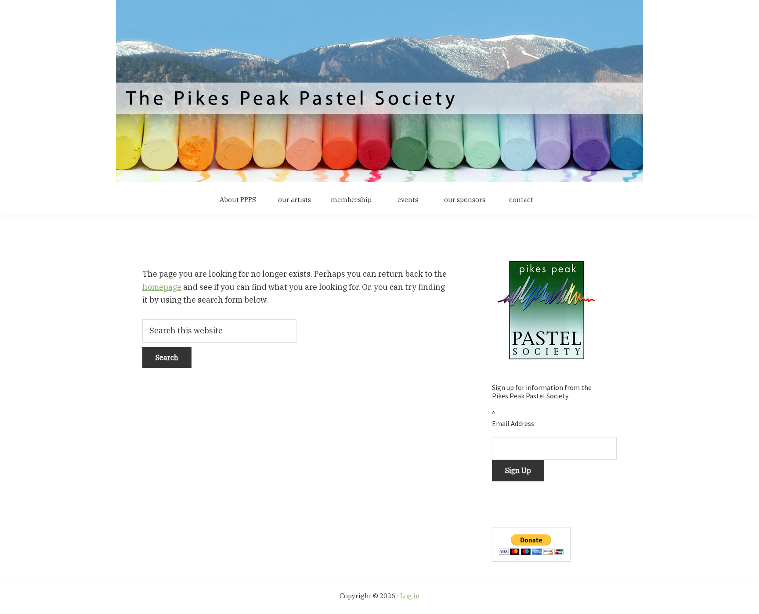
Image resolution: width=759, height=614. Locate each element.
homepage (161, 287)
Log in (410, 596)
